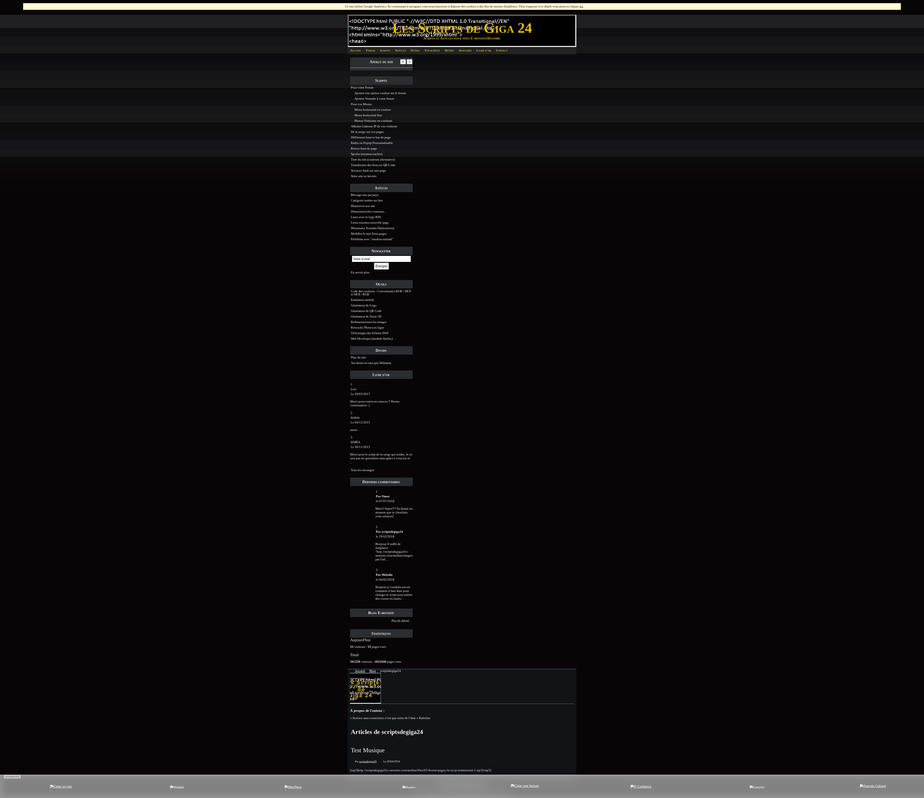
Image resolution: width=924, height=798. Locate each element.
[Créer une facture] (525, 787)
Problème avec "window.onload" (372, 239)
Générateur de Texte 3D (366, 316)
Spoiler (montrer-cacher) (366, 154)
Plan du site (358, 357)
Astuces (400, 50)
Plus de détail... (402, 621)
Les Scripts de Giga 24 (462, 28)
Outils (415, 50)
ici (581, 6)
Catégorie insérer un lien (367, 200)
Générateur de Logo (364, 305)
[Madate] (177, 786)
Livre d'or (483, 50)
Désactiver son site (363, 206)
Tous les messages (362, 470)
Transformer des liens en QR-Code (373, 165)
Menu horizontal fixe (368, 115)
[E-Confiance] (640, 787)
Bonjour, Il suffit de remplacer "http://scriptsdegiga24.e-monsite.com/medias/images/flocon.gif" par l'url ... (401, 551)
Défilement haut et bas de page (371, 137)
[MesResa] (293, 787)
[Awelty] (409, 787)
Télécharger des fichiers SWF (370, 333)
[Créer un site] (61, 787)
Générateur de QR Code (366, 311)
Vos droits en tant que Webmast (371, 363)
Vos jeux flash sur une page (368, 170)
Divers (449, 50)
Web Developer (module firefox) (372, 338)
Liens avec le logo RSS (366, 217)
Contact (501, 50)
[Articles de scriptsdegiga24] (365, 702)
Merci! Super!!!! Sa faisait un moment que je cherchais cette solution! (394, 512)
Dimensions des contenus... (368, 211)
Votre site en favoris (363, 176)
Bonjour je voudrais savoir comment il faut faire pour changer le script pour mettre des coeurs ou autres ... (393, 592)
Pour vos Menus (361, 104)
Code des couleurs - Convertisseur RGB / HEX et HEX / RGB (381, 292)
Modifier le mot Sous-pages (369, 233)
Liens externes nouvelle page (370, 222)
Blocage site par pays (365, 195)
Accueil (355, 50)
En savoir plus (360, 272)
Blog (372, 671)
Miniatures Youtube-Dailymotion (372, 228)
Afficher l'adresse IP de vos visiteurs (374, 126)
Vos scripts (432, 50)
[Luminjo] (757, 786)
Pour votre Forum (362, 87)
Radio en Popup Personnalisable (372, 143)
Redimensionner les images (368, 322)
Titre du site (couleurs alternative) (373, 159)
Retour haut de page (364, 148)
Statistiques (381, 633)
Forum (370, 50)
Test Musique (368, 750)
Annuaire (465, 50)
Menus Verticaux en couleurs (373, 121)
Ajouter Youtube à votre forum (374, 98)
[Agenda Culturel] (873, 787)
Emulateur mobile (362, 300)
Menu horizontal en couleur (372, 109)
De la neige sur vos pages (367, 132)
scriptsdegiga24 (368, 761)
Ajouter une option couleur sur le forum (380, 93)
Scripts (385, 50)
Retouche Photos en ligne (367, 327)
